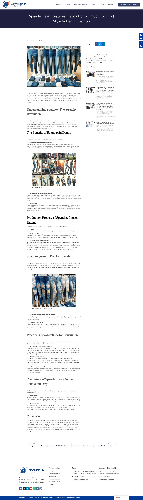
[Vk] (37, 488)
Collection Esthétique (54, 481)
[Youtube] (30, 488)
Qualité (94, 4)
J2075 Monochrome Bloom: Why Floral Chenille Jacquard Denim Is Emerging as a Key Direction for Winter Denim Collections (105, 106)
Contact (110, 4)
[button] (96, 44)
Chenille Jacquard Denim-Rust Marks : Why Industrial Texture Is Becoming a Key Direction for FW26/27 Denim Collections (105, 89)
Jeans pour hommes (54, 473)
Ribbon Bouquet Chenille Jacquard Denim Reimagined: (105, 122)
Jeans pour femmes (54, 471)
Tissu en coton (53, 484)
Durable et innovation (54, 479)
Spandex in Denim (59, 132)
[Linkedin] (27, 488)
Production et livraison (80, 4)
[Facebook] (20, 488)
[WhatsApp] (34, 488)
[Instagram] (24, 488)
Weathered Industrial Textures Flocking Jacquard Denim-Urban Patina (105, 73)
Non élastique (52, 476)
